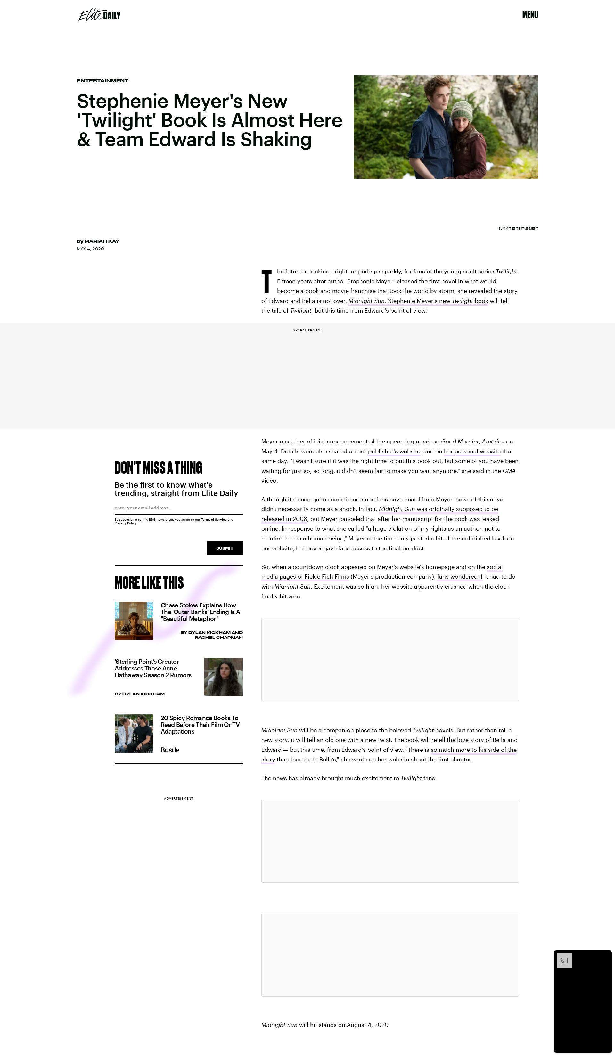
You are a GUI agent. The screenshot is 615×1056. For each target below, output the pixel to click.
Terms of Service (214, 519)
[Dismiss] (605, 956)
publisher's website (394, 451)
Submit (225, 548)
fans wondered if (460, 576)
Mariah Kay (102, 241)
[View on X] (390, 659)
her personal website (472, 451)
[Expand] (561, 956)
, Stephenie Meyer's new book (418, 300)
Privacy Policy (126, 523)
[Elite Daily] (99, 14)
